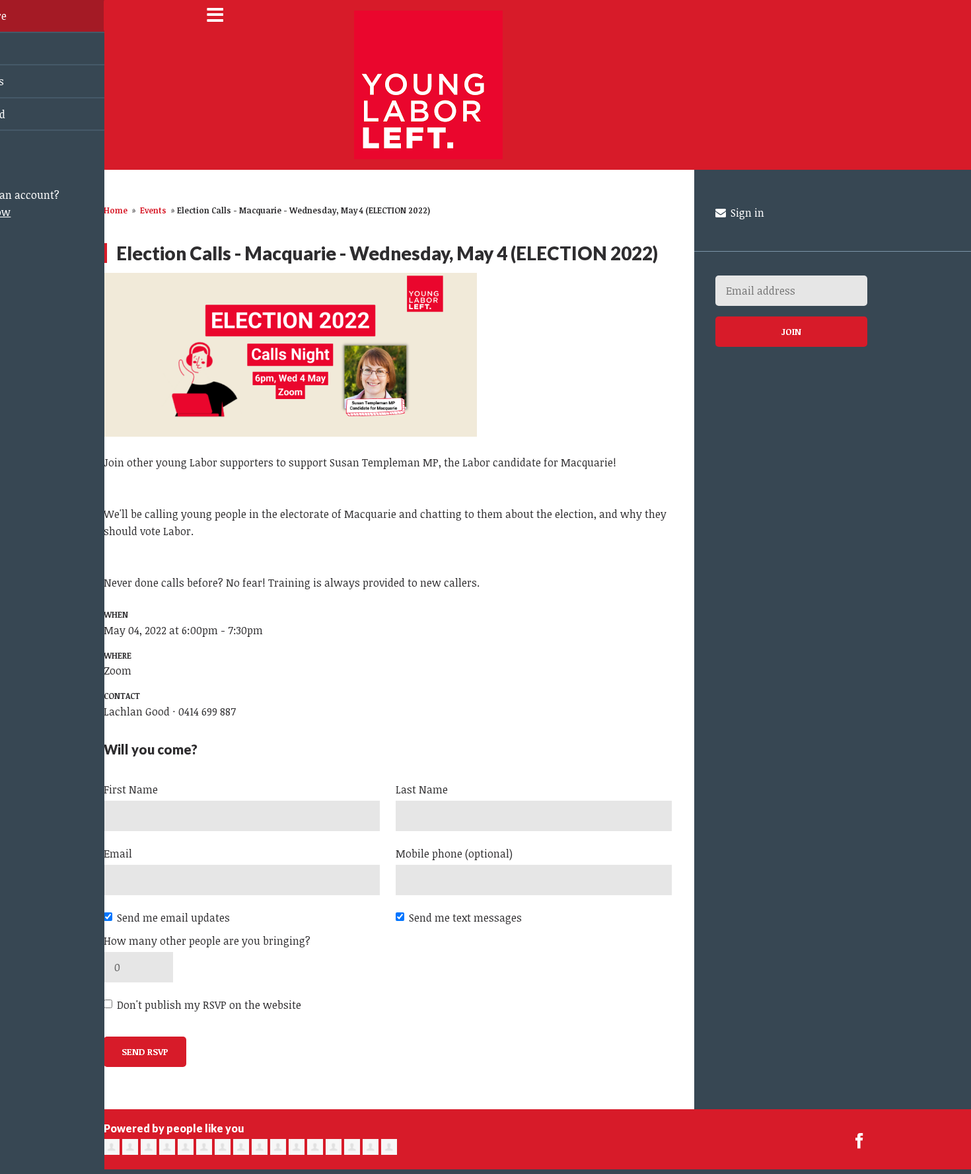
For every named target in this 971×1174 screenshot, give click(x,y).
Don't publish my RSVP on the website (209, 1005)
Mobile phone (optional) (454, 853)
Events (153, 210)
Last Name (422, 789)
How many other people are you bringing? (207, 941)
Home (115, 210)
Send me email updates (173, 917)
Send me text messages (465, 917)
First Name (131, 789)
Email (118, 853)
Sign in (746, 212)
